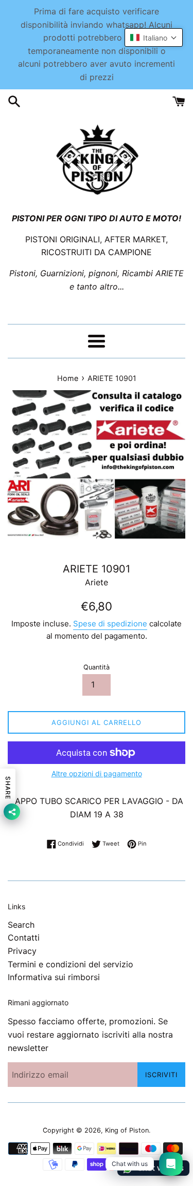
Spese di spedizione (110, 623)
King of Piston (127, 1130)
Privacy (22, 951)
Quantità (96, 667)
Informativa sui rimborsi (54, 977)
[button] (153, 37)
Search (21, 925)
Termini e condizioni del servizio (70, 964)
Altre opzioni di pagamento (96, 773)
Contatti (24, 937)
